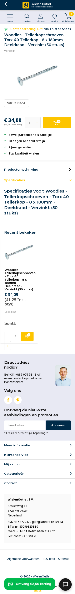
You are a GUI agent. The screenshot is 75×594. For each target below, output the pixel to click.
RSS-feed (49, 559)
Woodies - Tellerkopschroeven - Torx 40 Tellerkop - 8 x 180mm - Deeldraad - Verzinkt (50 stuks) (20, 279)
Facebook (8, 400)
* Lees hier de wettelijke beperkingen (26, 433)
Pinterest (18, 400)
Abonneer (58, 425)
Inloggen (41, 21)
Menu (10, 21)
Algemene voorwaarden (23, 559)
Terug (5, 4)
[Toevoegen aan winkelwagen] (57, 122)
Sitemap (63, 559)
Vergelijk (9, 51)
